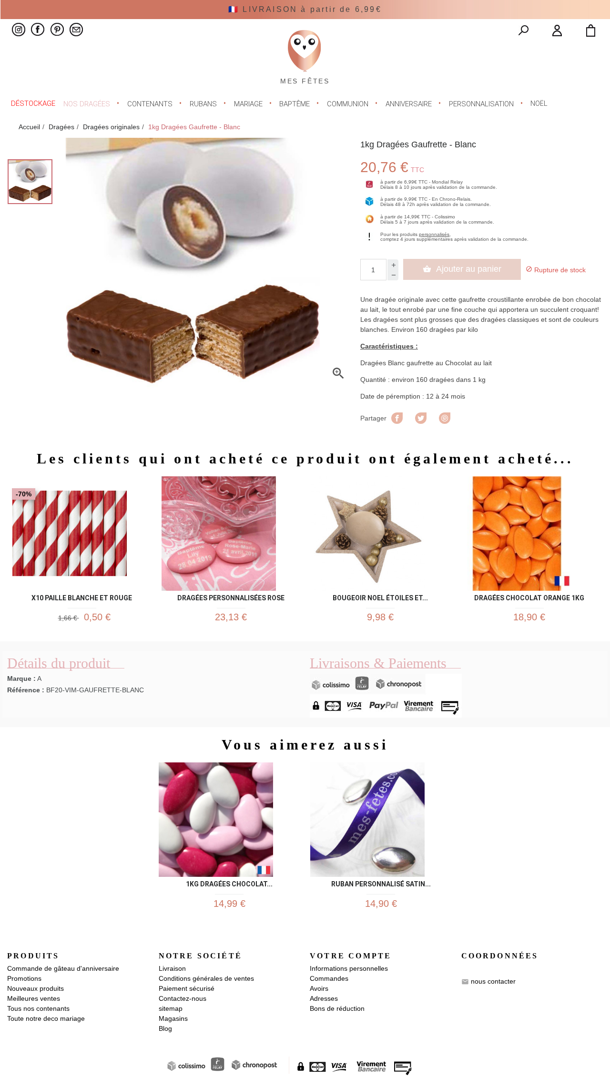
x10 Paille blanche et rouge (81, 596)
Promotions (24, 978)
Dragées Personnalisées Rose (231, 596)
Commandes (329, 978)
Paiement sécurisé (186, 988)
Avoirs (319, 988)
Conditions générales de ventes (206, 978)
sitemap (171, 1008)
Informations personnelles (349, 968)
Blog (165, 1028)
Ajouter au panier (462, 269)
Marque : (21, 678)
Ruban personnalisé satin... (381, 882)
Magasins (173, 1018)
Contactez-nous (182, 998)
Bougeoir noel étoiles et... (380, 596)
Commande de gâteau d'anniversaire (63, 968)
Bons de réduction (337, 1008)
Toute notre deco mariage (46, 1018)
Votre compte (350, 956)
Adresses (324, 998)
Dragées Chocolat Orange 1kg (529, 596)
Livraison (172, 968)
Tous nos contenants (38, 1008)
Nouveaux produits (35, 988)
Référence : (25, 690)
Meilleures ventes (33, 998)
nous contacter (493, 981)
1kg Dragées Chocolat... (229, 882)
